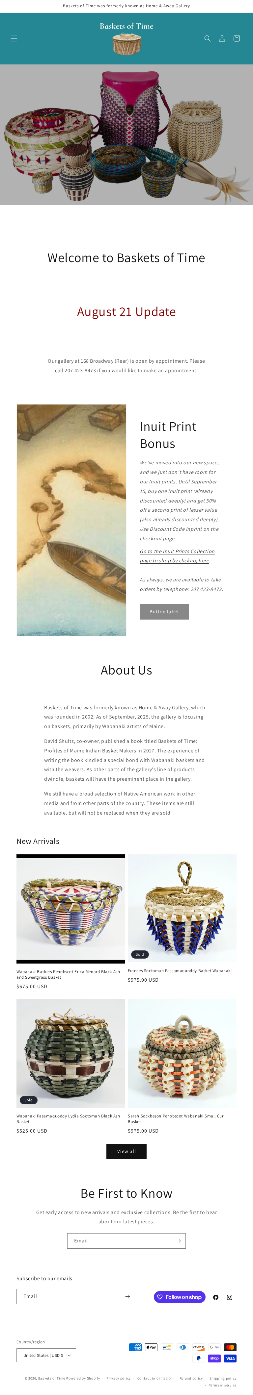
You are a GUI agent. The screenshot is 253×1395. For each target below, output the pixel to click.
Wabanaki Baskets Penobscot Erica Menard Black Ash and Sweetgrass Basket (68, 974)
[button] (14, 38)
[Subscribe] (178, 1241)
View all (126, 1151)
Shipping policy (223, 1378)
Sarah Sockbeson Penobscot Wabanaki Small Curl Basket (176, 1119)
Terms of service (223, 1385)
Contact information (155, 1378)
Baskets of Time (52, 1378)
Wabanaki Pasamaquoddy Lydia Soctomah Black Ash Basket (68, 1119)
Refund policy (191, 1378)
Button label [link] (164, 611)
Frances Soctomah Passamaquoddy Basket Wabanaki (180, 970)
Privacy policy (118, 1378)
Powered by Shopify (83, 1378)
